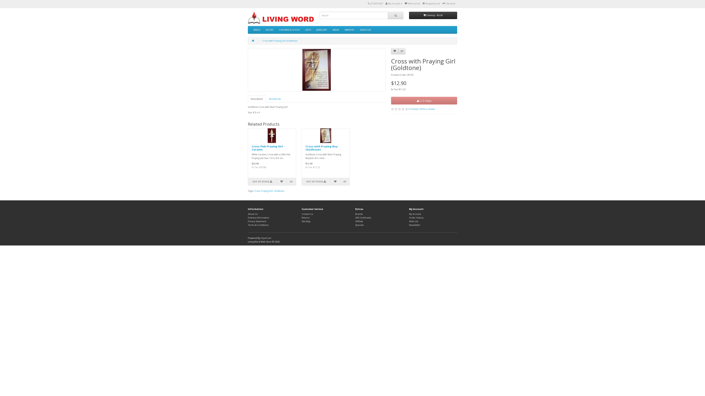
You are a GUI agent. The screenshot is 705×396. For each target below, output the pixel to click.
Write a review (427, 109)
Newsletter (414, 225)
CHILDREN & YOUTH (289, 29)
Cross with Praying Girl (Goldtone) (279, 40)
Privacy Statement (257, 221)
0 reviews (413, 109)
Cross (257, 190)
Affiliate (359, 221)
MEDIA (336, 29)
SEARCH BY (365, 29)
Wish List (413, 221)
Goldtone (279, 190)
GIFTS (308, 29)
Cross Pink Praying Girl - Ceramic (268, 147)
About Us (253, 214)
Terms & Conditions (258, 225)
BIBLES (257, 29)
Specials (359, 225)
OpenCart (266, 238)
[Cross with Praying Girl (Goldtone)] (317, 70)
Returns (306, 217)
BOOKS (269, 29)
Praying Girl (267, 190)
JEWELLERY (322, 29)
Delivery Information (258, 217)
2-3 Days (425, 100)
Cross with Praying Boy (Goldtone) (322, 147)
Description (257, 98)
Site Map (306, 221)
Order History (416, 217)
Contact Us (307, 214)
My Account (415, 214)
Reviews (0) (275, 98)
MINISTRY (349, 29)
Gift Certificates (363, 217)
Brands (359, 214)
